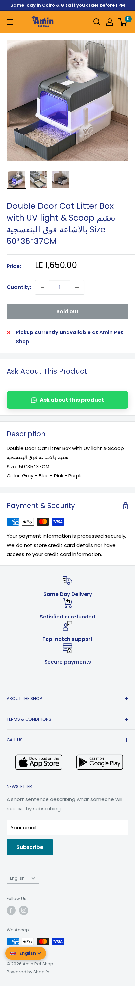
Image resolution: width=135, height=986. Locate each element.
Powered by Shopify (28, 972)
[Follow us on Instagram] (23, 910)
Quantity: (19, 287)
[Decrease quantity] (42, 287)
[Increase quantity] (77, 287)
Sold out (67, 311)
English (17, 878)
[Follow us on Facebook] (11, 910)
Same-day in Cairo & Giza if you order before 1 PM (67, 5)
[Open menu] (10, 22)
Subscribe (29, 847)
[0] (123, 22)
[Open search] (97, 22)
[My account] (109, 22)
